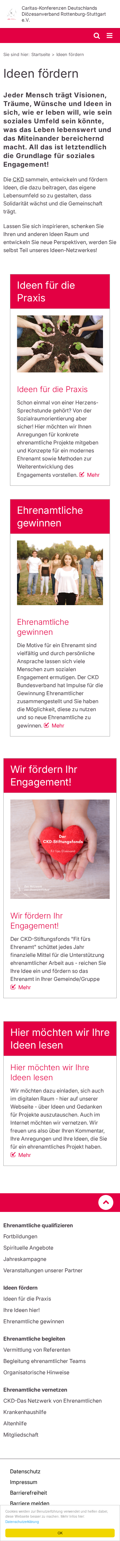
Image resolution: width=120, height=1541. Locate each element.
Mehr (93, 474)
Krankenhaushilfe (24, 1412)
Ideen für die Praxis (52, 389)
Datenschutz (25, 1471)
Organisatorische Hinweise (36, 1372)
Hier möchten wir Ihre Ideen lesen (49, 1072)
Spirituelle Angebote (28, 1247)
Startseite (40, 54)
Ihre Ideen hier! (21, 1310)
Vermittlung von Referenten (36, 1349)
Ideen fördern (70, 54)
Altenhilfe (15, 1423)
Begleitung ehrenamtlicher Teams (44, 1361)
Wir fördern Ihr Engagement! (36, 921)
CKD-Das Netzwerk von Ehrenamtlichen (52, 1400)
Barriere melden (29, 1503)
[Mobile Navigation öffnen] (110, 36)
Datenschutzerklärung (22, 1521)
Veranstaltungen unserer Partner (43, 1270)
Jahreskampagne (24, 1259)
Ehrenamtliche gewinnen (43, 627)
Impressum (23, 1482)
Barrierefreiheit (28, 1492)
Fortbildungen (20, 1236)
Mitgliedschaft (20, 1434)
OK (60, 1532)
